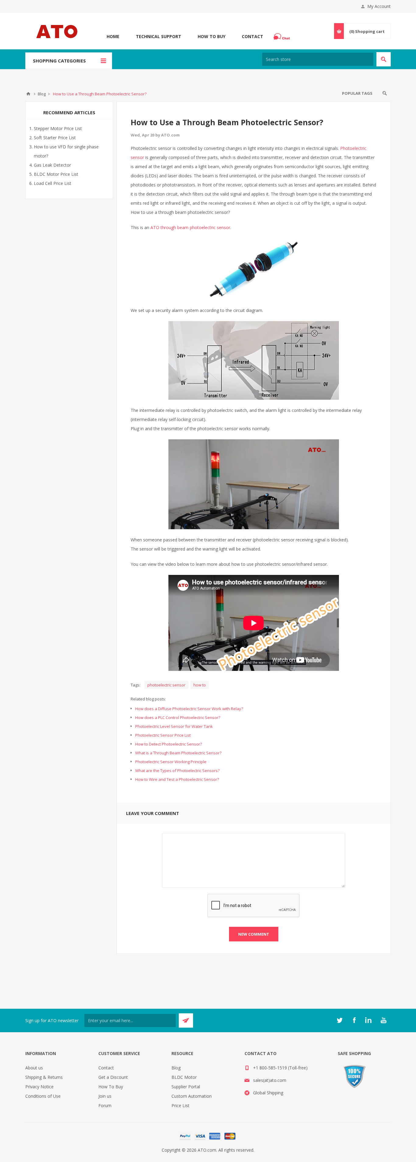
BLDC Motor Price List (56, 174)
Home (113, 36)
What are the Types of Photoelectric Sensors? (177, 770)
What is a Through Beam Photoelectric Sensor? (178, 753)
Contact (252, 36)
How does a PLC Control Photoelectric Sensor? (177, 717)
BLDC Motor (184, 1077)
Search (385, 93)
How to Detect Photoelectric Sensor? (168, 744)
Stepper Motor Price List (58, 128)
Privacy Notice (39, 1086)
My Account (379, 6)
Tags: (135, 685)
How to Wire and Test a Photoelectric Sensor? (177, 779)
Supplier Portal (185, 1086)
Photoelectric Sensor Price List (163, 735)
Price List (180, 1105)
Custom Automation (191, 1096)
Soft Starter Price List (55, 137)
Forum (104, 1105)
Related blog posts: (148, 699)
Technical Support (158, 36)
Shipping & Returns (44, 1077)
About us (34, 1068)
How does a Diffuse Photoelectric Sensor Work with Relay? (189, 708)
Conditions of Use (43, 1096)
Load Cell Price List (52, 183)
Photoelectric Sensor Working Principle (170, 761)
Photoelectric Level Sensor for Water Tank (174, 726)
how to (199, 685)
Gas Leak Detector (52, 165)
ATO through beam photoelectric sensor (190, 227)
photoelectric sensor (166, 685)
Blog (176, 1068)
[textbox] (317, 59)
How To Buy (211, 36)
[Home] (28, 94)
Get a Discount (113, 1077)
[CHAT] (282, 36)
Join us (104, 1096)
